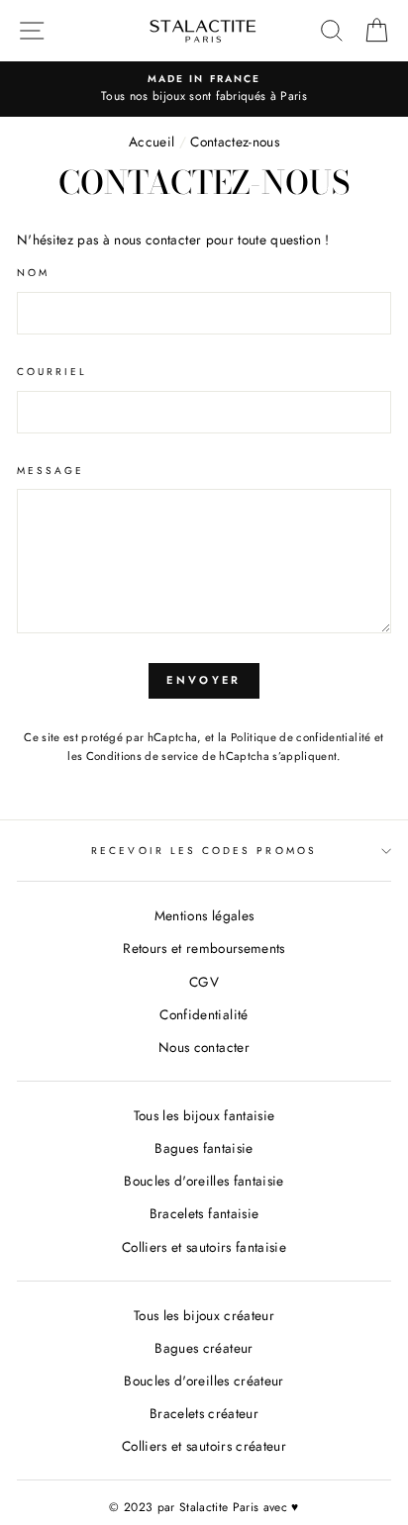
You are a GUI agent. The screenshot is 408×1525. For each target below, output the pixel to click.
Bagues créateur (203, 1348)
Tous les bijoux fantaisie (204, 1115)
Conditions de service (142, 756)
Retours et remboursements (204, 948)
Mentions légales (204, 915)
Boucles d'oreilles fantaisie (204, 1181)
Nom (33, 272)
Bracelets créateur (204, 1413)
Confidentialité (203, 1014)
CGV (204, 982)
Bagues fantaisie (203, 1148)
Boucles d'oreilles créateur (203, 1380)
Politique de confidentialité (301, 737)
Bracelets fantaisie (204, 1213)
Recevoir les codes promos (204, 850)
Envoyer (203, 680)
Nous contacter (204, 1047)
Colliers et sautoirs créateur (204, 1446)
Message (50, 470)
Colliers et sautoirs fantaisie (204, 1247)
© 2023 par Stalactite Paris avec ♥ (204, 1507)
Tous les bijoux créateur (204, 1315)
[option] (204, 89)
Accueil (151, 141)
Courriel (52, 371)
